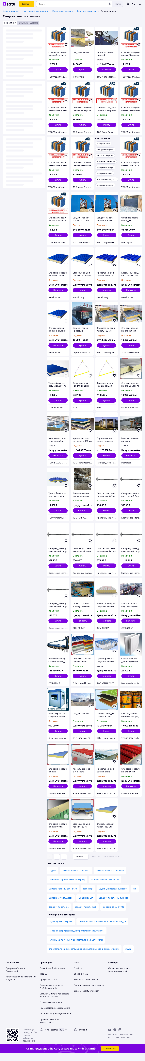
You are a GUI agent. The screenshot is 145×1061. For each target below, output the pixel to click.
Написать (106, 69)
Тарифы (43, 973)
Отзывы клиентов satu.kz (52, 1002)
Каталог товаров (11, 11)
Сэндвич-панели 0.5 (59, 907)
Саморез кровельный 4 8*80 (110, 870)
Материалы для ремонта (36, 11)
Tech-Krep (88, 888)
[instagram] (120, 1029)
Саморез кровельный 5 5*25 (105, 879)
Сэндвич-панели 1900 (113, 907)
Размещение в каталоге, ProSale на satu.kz (52, 986)
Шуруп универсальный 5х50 (113, 888)
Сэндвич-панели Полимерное (113, 897)
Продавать (45, 979)
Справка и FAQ (81, 973)
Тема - (51, 1029)
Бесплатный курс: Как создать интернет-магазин (54, 995)
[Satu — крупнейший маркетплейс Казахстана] (9, 4)
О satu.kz (78, 968)
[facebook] (115, 1029)
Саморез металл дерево (60, 897)
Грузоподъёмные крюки (60, 921)
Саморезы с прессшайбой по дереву (67, 879)
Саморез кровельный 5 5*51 (76, 870)
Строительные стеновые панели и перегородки (102, 921)
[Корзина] (139, 4)
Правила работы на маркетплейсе (49, 1020)
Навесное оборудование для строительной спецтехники (76, 930)
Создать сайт (110, 1048)
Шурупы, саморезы (86, 11)
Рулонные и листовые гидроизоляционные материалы (76, 939)
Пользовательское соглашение (55, 1008)
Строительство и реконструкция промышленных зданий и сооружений (84, 949)
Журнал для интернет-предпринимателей (119, 969)
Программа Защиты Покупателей (15, 969)
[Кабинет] (127, 4)
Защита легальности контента (89, 985)
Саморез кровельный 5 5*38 (63, 888)
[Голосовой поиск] (109, 4)
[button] (58, 69)
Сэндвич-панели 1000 (85, 907)
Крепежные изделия (62, 11)
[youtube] (109, 1029)
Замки (128, 949)
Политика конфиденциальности (55, 1013)
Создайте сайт (47, 968)
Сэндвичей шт (86, 897)
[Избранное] (133, 4)
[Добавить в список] (66, 44)
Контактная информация (86, 979)
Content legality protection (86, 991)
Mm (135, 888)
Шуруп (52, 870)
